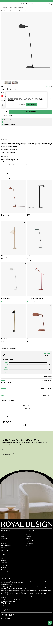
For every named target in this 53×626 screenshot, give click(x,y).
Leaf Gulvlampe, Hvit (5, 298)
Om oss (2, 536)
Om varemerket (5, 174)
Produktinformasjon (6, 170)
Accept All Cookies (31, 104)
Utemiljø (28, 545)
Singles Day (3, 567)
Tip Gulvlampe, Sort (31, 215)
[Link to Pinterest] (8, 610)
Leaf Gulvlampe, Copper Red (7, 215)
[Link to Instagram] (5, 610)
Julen (2, 572)
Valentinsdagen (4, 556)
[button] (49, 4)
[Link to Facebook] (2, 610)
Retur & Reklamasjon (6, 545)
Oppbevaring (29, 543)
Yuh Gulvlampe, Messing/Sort (7, 339)
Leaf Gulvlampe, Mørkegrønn (33, 257)
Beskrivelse (4, 139)
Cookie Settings (21, 104)
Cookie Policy (4, 547)
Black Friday (3, 569)
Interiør (28, 538)
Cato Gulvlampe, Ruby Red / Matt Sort (35, 298)
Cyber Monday (4, 571)
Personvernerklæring (6, 541)
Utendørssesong (4, 562)
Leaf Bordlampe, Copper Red (33, 339)
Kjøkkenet (28, 541)
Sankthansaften (4, 565)
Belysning (28, 534)
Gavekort (3, 534)
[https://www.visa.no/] (2, 615)
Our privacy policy (34, 99)
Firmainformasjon (5, 538)
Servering (28, 536)
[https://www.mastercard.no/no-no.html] (6, 615)
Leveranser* (3, 543)
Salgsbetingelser (4, 540)
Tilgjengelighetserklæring (7, 550)
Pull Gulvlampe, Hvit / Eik (6, 257)
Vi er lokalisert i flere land (6, 584)
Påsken (2, 558)
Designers (3, 549)
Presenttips (3, 560)
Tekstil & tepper (30, 540)
